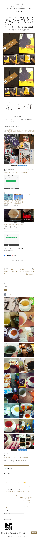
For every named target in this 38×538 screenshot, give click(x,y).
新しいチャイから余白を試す (12, 478)
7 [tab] (21, 222)
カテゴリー (26, 6)
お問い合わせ (10, 8)
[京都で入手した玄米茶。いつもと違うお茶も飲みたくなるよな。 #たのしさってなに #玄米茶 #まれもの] (26, 365)
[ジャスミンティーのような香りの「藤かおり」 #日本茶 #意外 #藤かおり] (11, 365)
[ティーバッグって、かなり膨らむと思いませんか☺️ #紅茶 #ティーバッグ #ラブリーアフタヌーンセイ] (11, 441)
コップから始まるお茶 (10, 476)
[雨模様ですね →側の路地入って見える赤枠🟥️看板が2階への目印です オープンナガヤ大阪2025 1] (11, 156)
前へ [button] (5, 215)
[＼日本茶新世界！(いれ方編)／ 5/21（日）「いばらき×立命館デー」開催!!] (18, 197)
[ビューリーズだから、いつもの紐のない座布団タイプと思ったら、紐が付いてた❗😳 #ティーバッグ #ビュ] (26, 441)
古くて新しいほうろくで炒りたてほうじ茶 (15, 495)
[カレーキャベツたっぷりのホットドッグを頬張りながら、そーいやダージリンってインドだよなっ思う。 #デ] (11, 334)
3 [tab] (16, 222)
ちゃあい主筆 (11, 29)
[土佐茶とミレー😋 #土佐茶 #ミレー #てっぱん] (11, 380)
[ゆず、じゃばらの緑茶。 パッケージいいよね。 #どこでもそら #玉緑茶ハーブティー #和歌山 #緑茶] (11, 395)
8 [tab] (22, 222)
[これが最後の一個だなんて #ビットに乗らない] (26, 319)
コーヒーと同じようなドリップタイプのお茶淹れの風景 (18, 486)
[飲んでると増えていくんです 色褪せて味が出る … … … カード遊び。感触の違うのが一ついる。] (11, 141)
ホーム (8, 6)
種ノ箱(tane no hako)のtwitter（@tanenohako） (16, 172)
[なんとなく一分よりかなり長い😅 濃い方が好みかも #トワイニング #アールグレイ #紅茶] (26, 380)
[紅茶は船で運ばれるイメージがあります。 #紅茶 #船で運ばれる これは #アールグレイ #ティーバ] (26, 426)
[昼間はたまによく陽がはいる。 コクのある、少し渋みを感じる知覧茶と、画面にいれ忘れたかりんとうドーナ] (26, 395)
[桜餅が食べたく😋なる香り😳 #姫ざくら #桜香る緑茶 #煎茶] (11, 410)
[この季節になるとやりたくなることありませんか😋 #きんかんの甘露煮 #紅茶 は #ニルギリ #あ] (26, 410)
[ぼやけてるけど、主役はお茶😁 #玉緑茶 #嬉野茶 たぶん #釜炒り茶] (11, 350)
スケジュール (23, 461)
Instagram (27, 29)
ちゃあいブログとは (15, 6)
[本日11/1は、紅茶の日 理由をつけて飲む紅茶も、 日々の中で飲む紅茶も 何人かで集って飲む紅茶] (11, 304)
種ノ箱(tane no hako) (19, 8)
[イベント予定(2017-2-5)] (29, 198)
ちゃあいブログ (19, 3)
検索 (22, 6)
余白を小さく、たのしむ (11, 480)
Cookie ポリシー (29, 536)
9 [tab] (23, 222)
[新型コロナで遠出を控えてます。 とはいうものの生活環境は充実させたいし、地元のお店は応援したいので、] (26, 334)
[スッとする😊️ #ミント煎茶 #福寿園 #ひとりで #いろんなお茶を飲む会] (26, 304)
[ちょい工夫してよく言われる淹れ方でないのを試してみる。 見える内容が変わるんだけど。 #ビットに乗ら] (11, 319)
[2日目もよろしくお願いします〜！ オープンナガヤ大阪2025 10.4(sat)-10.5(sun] (26, 141)
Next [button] (33, 215)
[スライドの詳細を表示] (19, 215)
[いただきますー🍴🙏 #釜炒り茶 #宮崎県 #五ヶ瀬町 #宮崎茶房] (26, 350)
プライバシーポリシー (19, 10)
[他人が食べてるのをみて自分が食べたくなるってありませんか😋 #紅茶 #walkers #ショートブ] (11, 426)
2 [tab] (15, 222)
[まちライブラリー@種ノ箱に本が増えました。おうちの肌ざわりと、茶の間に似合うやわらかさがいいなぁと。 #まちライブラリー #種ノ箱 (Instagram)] (19, 81)
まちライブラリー (22, 30)
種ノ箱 (20, 460)
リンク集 (28, 8)
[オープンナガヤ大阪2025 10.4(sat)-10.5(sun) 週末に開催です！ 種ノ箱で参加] (26, 156)
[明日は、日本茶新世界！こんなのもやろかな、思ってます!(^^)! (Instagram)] (8, 197)
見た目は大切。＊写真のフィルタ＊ (13, 504)
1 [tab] (14, 222)
